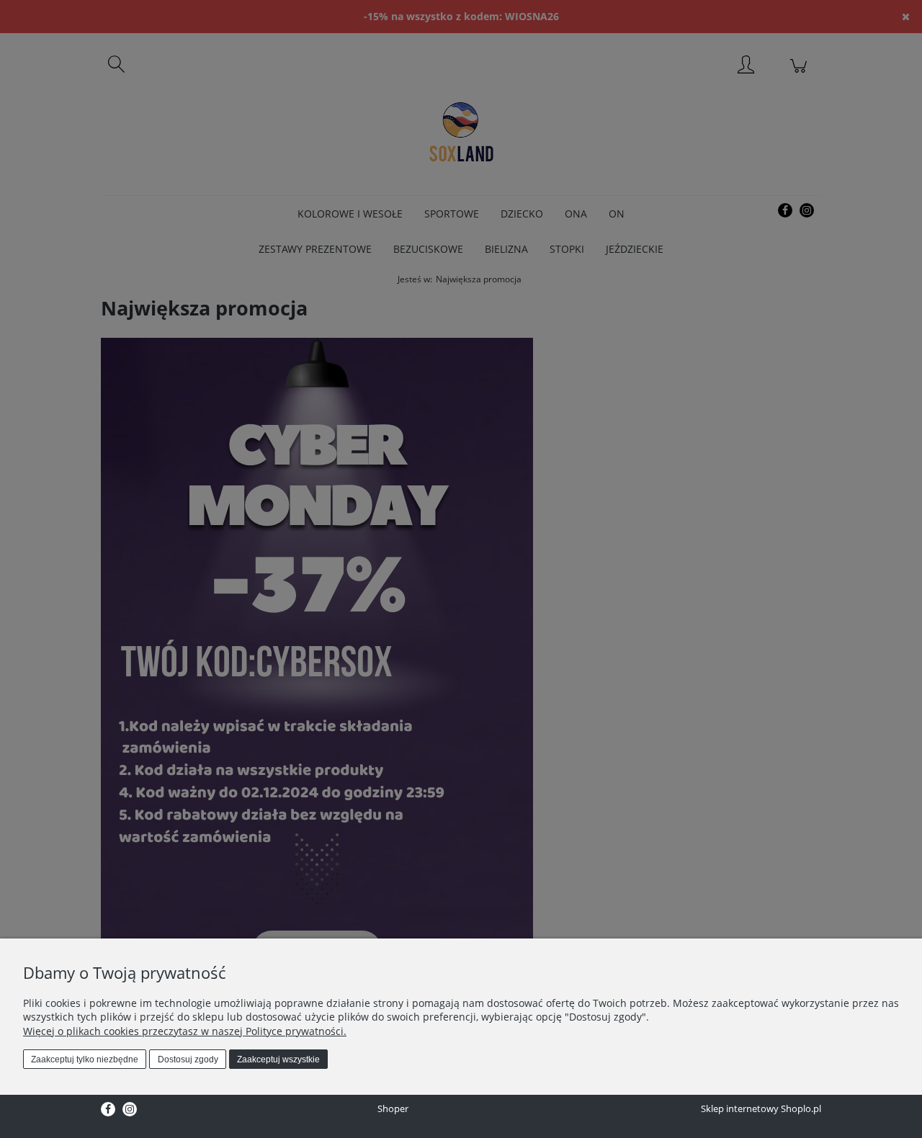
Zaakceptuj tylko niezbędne (84, 1059)
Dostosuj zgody (188, 1059)
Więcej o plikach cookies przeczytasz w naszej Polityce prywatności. (184, 1031)
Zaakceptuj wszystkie (278, 1059)
